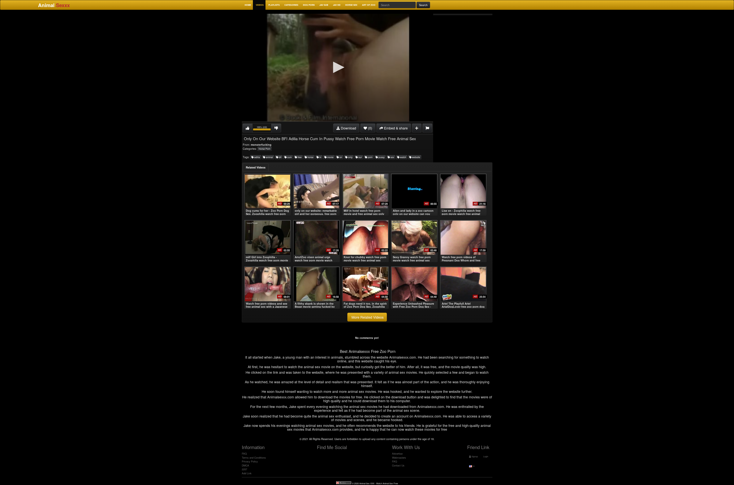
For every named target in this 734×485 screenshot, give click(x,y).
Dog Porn (309, 4)
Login (485, 456)
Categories (291, 4)
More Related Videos (367, 317)
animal (269, 157)
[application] (337, 67)
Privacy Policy (250, 461)
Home (248, 4)
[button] (337, 67)
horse (310, 157)
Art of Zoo (368, 4)
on (340, 157)
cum (289, 157)
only (350, 157)
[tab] (256, 167)
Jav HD (336, 4)
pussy (381, 157)
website (416, 157)
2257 (244, 469)
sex (392, 157)
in (320, 157)
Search (423, 5)
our (360, 157)
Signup (474, 456)
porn (370, 157)
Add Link (247, 473)
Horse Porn (264, 148)
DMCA (245, 465)
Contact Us (398, 465)
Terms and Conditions (254, 457)
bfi (279, 157)
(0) (369, 127)
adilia (257, 157)
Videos (260, 4)
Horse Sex (351, 4)
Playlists (274, 4)
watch (402, 157)
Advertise (397, 453)
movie (330, 157)
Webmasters (399, 457)
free (299, 157)
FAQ (244, 453)
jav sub (323, 4)
